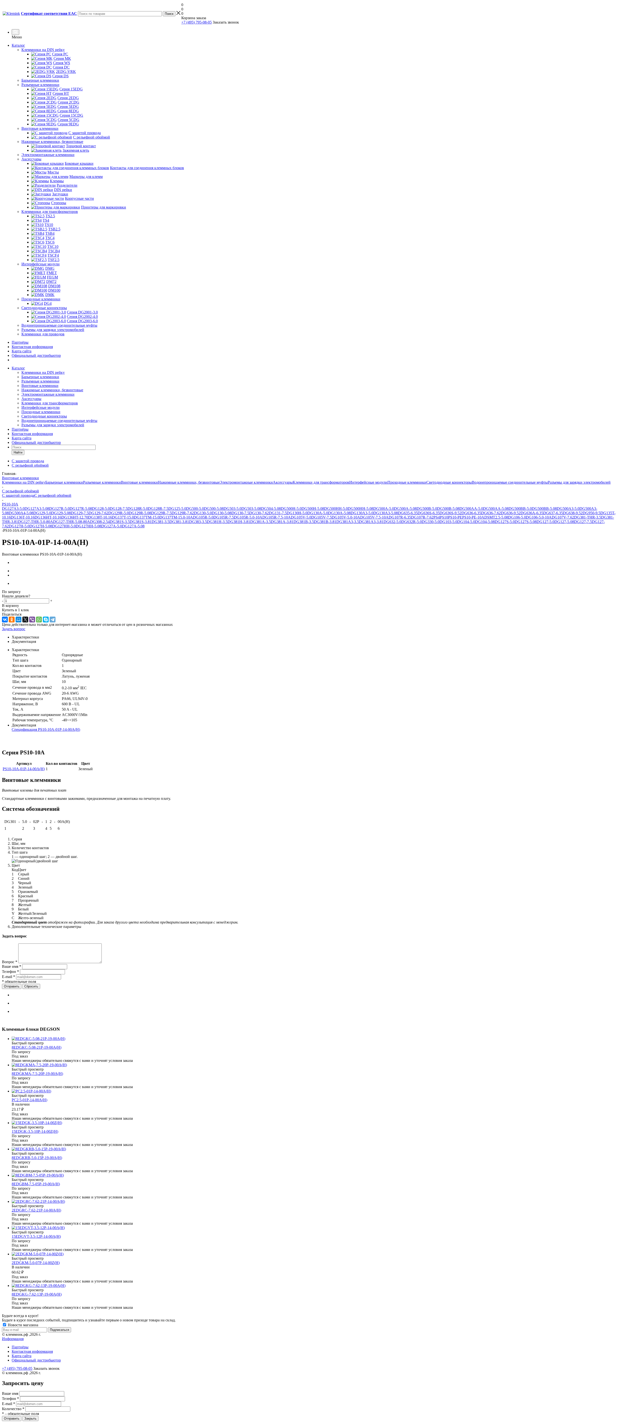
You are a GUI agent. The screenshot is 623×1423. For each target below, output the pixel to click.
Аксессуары (31, 399)
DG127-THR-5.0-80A (35, 522)
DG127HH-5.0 (64, 526)
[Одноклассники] (12, 619)
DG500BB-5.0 (520, 508)
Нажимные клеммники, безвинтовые (52, 390)
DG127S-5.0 (505, 522)
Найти (18, 452)
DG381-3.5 (160, 522)
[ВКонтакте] (5, 619)
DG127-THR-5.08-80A (71, 522)
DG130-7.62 (259, 513)
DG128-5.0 (101, 508)
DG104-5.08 (485, 522)
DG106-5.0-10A (539, 517)
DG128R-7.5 (158, 508)
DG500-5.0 (195, 508)
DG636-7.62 (491, 513)
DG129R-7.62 (183, 513)
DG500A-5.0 (383, 508)
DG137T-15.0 (123, 517)
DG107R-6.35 (400, 517)
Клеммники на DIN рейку (43, 372)
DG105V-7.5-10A (374, 517)
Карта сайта (21, 351)
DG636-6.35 (471, 513)
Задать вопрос (13, 629)
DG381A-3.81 (282, 522)
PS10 (444, 517)
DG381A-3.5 (260, 522)
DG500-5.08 (214, 508)
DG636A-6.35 (532, 513)
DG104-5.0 (466, 522)
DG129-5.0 (42, 513)
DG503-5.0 (232, 508)
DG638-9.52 (573, 513)
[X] (25, 619)
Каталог (18, 45)
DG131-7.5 (278, 513)
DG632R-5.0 (411, 522)
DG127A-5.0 (111, 526)
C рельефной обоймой (52, 495)
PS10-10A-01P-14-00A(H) (24, 769)
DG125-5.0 (177, 508)
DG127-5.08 (564, 522)
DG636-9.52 (511, 513)
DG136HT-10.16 (48, 517)
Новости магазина (22, 1325)
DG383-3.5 (198, 522)
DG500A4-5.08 (21, 513)
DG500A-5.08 (405, 508)
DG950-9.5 (591, 513)
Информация (13, 1339)
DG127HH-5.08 (88, 526)
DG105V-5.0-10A (346, 517)
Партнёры (20, 342)
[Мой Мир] (18, 619)
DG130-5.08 (221, 513)
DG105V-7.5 (321, 517)
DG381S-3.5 (120, 522)
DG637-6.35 (553, 513)
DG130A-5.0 (317, 513)
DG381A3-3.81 (371, 522)
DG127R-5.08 (81, 508)
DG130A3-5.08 (385, 513)
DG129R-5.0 (118, 513)
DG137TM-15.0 (146, 517)
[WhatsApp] (39, 619)
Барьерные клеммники (40, 377)
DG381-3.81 (179, 522)
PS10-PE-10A (473, 517)
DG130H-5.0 (297, 513)
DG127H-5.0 (19, 526)
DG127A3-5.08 (37, 508)
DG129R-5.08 (140, 513)
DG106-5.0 (517, 517)
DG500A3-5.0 (568, 508)
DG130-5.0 (203, 513)
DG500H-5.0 (291, 508)
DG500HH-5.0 (336, 508)
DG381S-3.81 (141, 522)
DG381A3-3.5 (347, 522)
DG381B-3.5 (303, 522)
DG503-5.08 (251, 508)
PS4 (436, 517)
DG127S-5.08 (526, 522)
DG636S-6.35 (429, 513)
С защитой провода (18, 495)
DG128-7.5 (119, 508)
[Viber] (32, 619)
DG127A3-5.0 (13, 508)
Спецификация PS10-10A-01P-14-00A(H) (46, 729)
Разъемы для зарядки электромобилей (52, 425)
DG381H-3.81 (239, 522)
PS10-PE (455, 517)
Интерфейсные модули (40, 407)
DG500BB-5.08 (544, 508)
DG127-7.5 (583, 522)
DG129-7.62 (98, 513)
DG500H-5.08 (313, 508)
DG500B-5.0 (427, 508)
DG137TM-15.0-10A (176, 517)
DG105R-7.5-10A (276, 517)
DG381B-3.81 (325, 522)
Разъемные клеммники (40, 381)
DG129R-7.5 (161, 513)
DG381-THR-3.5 (587, 517)
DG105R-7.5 (223, 517)
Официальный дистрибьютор (36, 355)
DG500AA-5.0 (471, 508)
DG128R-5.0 (138, 508)
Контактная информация (32, 347)
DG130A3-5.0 (362, 513)
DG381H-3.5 (217, 522)
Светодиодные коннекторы (44, 416)
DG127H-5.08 (40, 526)
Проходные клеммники (40, 412)
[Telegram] (52, 619)
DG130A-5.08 (339, 513)
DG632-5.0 (392, 522)
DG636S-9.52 (450, 513)
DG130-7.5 (240, 513)
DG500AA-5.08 (496, 508)
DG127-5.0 (545, 522)
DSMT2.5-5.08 (496, 517)
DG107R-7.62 (422, 517)
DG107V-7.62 (563, 517)
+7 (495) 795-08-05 (196, 22)
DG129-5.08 (61, 513)
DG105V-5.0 (301, 517)
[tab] (316, 637)
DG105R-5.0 (203, 517)
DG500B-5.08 (448, 508)
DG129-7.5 (80, 513)
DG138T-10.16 (100, 517)
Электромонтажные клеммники (47, 394)
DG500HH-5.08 (360, 508)
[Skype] (46, 619)
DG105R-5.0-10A (248, 517)
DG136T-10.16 (23, 517)
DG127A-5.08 (133, 526)
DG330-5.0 (431, 522)
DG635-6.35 (408, 513)
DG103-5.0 (448, 522)
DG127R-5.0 (59, 508)
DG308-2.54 (100, 522)
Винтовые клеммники (39, 386)
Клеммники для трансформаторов (49, 403)
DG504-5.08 (271, 508)
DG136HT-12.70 (74, 517)
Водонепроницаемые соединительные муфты (59, 421)
